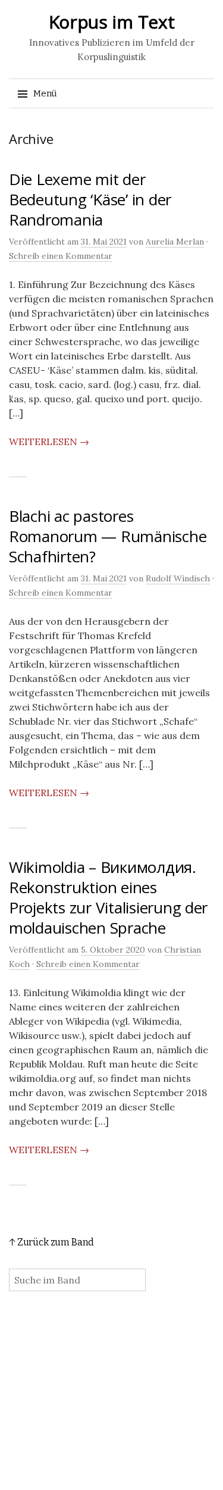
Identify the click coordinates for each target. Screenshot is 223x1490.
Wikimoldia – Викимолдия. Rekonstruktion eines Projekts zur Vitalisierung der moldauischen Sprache (108, 897)
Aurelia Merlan (175, 241)
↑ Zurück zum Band (51, 1242)
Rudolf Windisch (178, 578)
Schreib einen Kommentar (60, 256)
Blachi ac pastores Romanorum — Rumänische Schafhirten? (107, 536)
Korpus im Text (112, 22)
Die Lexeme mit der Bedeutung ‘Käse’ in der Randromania (90, 199)
